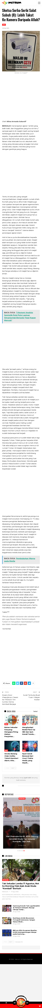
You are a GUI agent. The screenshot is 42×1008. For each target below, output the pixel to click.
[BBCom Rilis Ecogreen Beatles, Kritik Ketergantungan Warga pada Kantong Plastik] (6, 932)
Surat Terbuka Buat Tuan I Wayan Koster (31, 697)
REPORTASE (21, 798)
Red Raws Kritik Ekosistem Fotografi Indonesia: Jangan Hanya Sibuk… (24, 920)
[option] (21, 823)
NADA (4, 24)
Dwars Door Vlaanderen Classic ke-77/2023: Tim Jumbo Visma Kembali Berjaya (10, 699)
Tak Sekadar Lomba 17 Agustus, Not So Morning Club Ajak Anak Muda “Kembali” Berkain (20, 886)
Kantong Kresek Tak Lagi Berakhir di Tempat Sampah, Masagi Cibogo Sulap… (26, 907)
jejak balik (27, 777)
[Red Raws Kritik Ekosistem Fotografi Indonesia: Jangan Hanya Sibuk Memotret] (6, 920)
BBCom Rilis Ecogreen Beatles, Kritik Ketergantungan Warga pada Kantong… (25, 932)
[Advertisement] (21, 98)
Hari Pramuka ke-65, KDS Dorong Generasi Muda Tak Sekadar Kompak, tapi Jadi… (21, 839)
